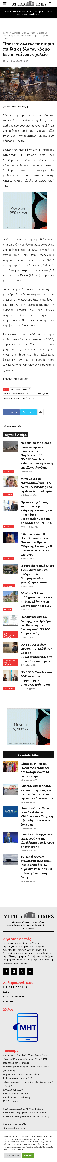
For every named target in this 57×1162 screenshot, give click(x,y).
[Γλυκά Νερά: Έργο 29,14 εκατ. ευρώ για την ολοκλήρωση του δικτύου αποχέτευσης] (10, 837)
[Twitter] (22, 971)
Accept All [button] (28, 1155)
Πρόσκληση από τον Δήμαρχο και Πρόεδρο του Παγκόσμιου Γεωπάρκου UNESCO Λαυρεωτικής (36, 625)
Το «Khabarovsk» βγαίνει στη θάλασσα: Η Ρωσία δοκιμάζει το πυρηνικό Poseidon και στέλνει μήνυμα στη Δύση (37, 866)
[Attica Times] (28, 915)
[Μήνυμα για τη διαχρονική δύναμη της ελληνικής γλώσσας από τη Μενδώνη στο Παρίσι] (10, 481)
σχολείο (26, 398)
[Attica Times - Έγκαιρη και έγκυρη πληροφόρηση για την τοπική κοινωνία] (29, 3)
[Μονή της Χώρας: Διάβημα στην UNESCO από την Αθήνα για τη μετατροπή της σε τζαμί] (10, 596)
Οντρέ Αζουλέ (42, 393)
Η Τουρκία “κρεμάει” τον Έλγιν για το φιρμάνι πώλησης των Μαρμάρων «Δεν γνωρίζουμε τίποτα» (37, 574)
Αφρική (26, 389)
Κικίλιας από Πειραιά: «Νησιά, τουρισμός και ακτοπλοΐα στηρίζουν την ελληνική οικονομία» (37, 792)
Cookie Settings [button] (12, 1155)
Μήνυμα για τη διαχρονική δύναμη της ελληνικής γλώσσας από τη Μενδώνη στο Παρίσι (37, 484)
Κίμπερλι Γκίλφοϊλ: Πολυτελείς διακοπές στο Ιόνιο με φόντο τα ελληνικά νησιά (35, 769)
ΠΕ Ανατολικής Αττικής (9, 634)
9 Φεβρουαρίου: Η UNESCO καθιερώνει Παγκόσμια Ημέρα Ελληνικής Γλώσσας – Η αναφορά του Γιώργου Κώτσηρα (36, 544)
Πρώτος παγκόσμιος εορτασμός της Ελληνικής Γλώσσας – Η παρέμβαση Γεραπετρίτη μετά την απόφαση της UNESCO (36, 512)
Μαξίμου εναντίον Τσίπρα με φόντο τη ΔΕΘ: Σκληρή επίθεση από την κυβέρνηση (28, 12)
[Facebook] (6, 971)
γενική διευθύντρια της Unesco (18, 393)
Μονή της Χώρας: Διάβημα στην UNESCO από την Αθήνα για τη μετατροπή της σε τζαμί (37, 599)
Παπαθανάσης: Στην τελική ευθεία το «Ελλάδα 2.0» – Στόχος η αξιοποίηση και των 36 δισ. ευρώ (37, 816)
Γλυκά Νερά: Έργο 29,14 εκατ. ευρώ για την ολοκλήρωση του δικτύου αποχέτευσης (37, 840)
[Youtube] (30, 971)
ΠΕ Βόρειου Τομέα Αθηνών (9, 662)
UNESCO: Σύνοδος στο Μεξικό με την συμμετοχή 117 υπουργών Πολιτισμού (36, 678)
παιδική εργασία (12, 398)
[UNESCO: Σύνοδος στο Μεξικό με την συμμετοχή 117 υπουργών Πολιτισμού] (10, 675)
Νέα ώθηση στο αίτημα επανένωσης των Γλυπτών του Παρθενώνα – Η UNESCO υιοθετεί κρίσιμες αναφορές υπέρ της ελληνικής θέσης (37, 455)
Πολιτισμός (9, 585)
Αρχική (6, 32)
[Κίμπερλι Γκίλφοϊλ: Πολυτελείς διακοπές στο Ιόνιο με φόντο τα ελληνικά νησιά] (10, 766)
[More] (40, 412)
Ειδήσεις (16, 32)
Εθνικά (7, 609)
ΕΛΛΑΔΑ (8, 471)
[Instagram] (14, 971)
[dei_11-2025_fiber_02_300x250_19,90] (28, 210)
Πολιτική (8, 494)
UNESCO (15, 389)
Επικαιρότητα (28, 32)
